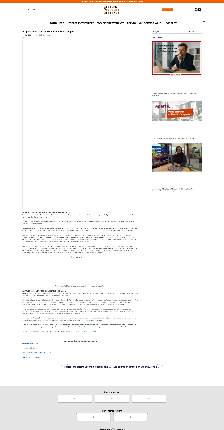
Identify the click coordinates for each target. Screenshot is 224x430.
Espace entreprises (81, 23)
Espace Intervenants (110, 23)
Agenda (132, 23)
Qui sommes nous (150, 23)
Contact (171, 23)
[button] (204, 21)
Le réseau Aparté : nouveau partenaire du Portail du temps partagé (173, 138)
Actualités (57, 23)
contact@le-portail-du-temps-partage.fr (36, 353)
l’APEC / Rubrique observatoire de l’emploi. (81, 331)
